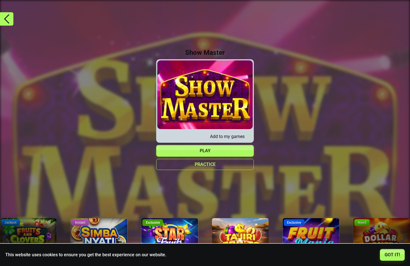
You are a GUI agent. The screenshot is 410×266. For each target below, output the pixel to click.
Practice (205, 164)
